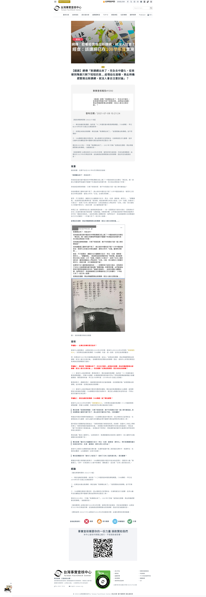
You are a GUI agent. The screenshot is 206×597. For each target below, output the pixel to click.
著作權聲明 (121, 594)
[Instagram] (134, 1)
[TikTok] (147, 1)
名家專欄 (124, 15)
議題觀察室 (96, 15)
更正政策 (114, 594)
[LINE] (151, 1)
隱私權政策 (129, 594)
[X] (131, 1)
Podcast (142, 15)
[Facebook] (127, 1)
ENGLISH (121, 1)
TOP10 (105, 15)
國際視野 (133, 15)
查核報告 (75, 15)
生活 (103, 67)
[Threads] (144, 1)
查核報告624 (97, 403)
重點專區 (114, 15)
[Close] (11, 583)
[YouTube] (137, 1)
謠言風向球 (85, 15)
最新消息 (66, 15)
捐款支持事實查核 (64, 1)
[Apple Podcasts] (141, 1)
